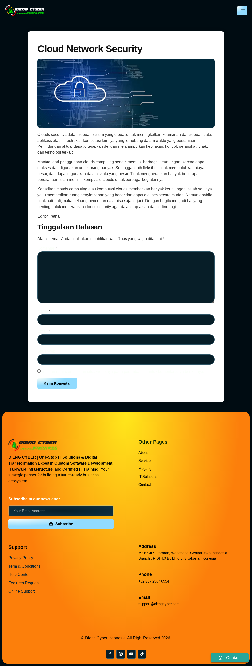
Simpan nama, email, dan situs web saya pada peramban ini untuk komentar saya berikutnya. (123, 371)
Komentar (47, 248)
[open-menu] (242, 10)
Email (43, 331)
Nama (43, 311)
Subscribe (64, 524)
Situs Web (46, 351)
